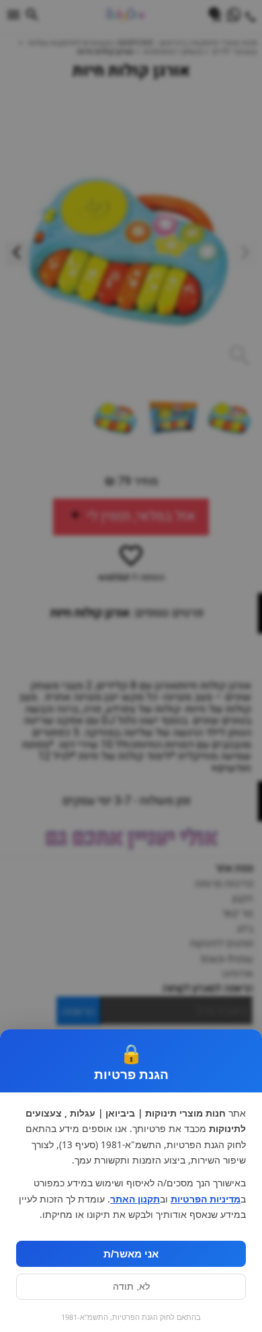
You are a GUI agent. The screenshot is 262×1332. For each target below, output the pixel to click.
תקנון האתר (135, 1199)
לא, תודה (131, 1287)
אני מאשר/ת (131, 1254)
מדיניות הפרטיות (206, 1199)
